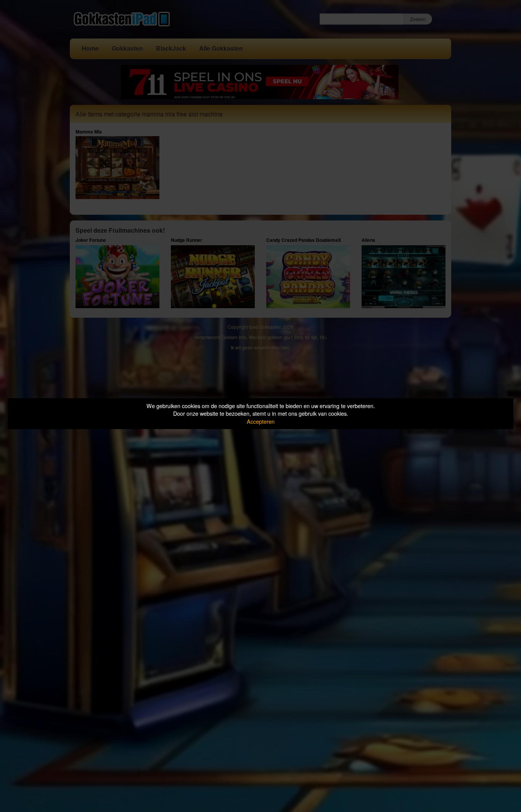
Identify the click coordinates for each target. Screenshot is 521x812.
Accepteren (261, 421)
